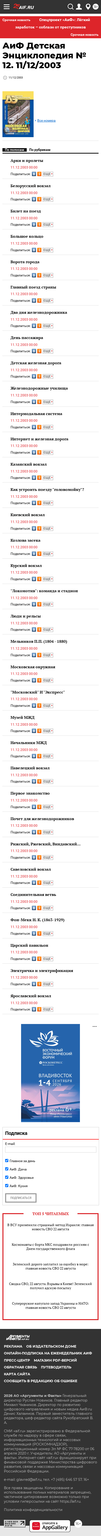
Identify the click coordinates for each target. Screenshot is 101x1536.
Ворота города (25, 261)
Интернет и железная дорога (39, 439)
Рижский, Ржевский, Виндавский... (46, 844)
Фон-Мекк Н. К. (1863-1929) (37, 919)
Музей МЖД (23, 717)
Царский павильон (29, 945)
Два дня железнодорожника (39, 312)
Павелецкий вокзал (30, 768)
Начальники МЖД (29, 742)
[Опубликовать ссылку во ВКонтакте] (34, 174)
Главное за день (22, 1161)
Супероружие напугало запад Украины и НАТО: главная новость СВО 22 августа (50, 1305)
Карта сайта (17, 1374)
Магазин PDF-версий (55, 1360)
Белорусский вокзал (30, 185)
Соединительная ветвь (33, 894)
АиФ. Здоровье (22, 1178)
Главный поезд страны (33, 287)
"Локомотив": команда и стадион (44, 590)
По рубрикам (39, 150)
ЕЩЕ (47, 174)
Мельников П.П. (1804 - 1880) (39, 641)
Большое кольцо (27, 236)
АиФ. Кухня (19, 1186)
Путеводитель (56, 1367)
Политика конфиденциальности (33, 1510)
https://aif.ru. (70, 1501)
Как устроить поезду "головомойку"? (47, 489)
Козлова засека (25, 540)
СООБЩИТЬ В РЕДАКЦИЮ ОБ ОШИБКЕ (40, 1381)
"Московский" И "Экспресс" (38, 692)
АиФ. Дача (18, 1169)
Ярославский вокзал (31, 995)
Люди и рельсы (26, 616)
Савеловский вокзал (31, 869)
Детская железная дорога (36, 363)
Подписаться (20, 1198)
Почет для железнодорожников (42, 818)
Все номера (46, 120)
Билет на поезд (26, 211)
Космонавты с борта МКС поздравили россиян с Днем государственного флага (50, 1246)
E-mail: (10, 1143)
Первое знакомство (30, 793)
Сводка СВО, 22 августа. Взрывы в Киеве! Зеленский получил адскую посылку (50, 1286)
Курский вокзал (26, 565)
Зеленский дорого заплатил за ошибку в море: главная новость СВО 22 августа (50, 1266)
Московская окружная (33, 667)
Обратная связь (20, 1367)
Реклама (13, 1346)
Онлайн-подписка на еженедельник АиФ (48, 1353)
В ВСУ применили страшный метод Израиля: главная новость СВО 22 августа (50, 1227)
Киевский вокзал (28, 514)
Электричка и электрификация (42, 970)
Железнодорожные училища (39, 388)
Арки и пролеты (27, 160)
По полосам (14, 150)
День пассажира (27, 337)
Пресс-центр (17, 1360)
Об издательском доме (51, 1346)
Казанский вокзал (29, 464)
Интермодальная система (36, 413)
